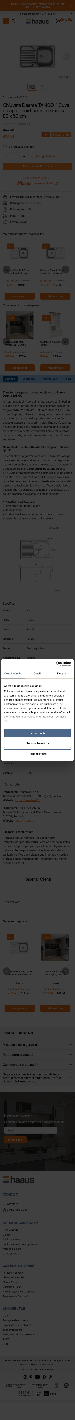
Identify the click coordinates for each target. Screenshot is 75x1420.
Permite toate (37, 733)
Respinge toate (38, 753)
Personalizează (36, 743)
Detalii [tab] (38, 673)
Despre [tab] (61, 673)
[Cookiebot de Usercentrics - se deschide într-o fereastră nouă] (55, 663)
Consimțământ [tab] (13, 673)
